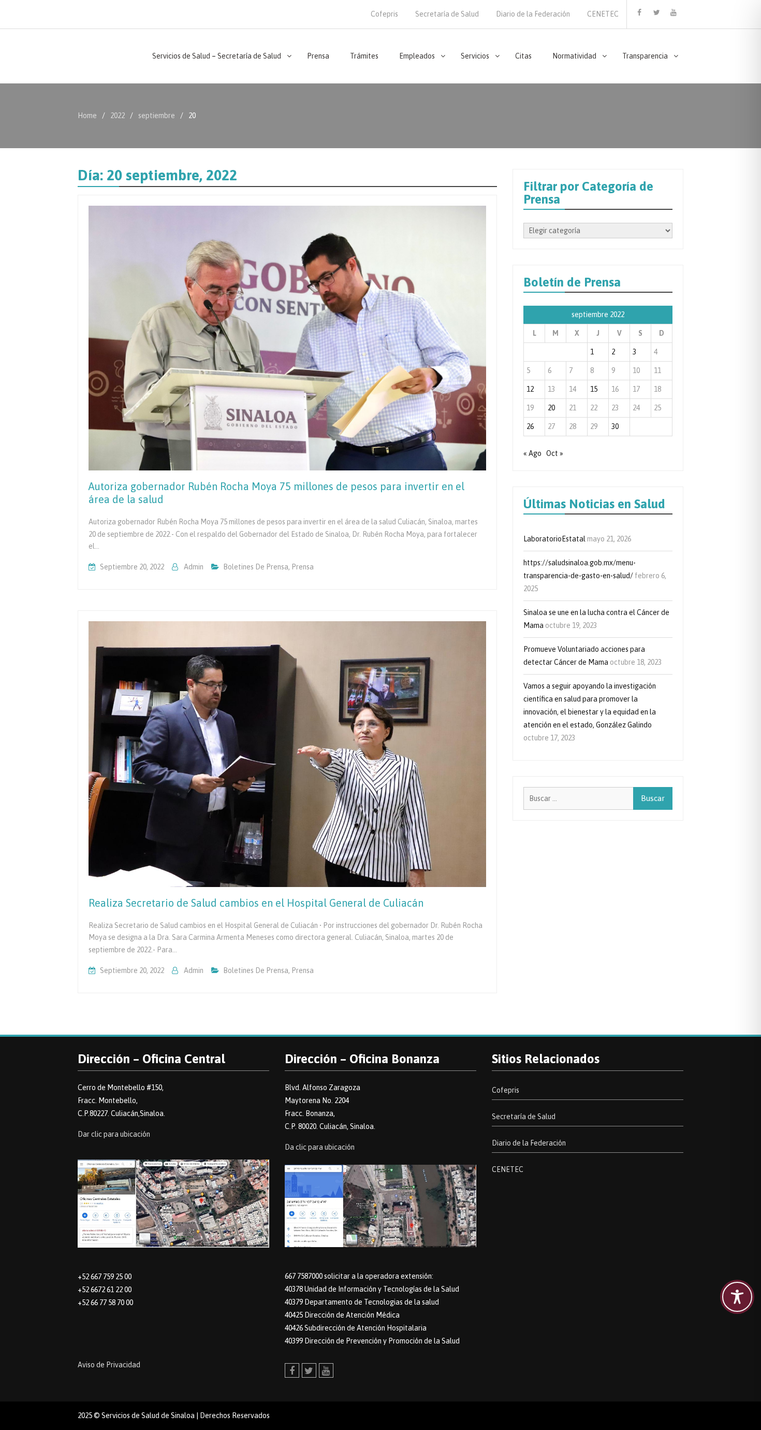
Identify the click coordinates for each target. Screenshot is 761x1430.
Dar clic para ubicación (114, 1134)
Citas (523, 56)
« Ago (532, 453)
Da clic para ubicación (320, 1147)
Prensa (318, 56)
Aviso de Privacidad (109, 1365)
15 (593, 389)
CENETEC (603, 14)
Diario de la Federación (533, 14)
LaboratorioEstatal (554, 539)
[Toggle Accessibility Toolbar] (737, 1297)
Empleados (417, 56)
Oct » (554, 453)
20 (551, 408)
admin (193, 567)
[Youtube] (673, 12)
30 (615, 426)
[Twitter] (656, 12)
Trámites (364, 56)
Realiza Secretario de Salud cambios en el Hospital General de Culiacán (256, 903)
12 (530, 389)
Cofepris (384, 14)
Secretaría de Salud (447, 14)
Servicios (475, 56)
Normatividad (574, 56)
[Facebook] (639, 12)
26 (530, 426)
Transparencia (645, 56)
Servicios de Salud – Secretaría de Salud (216, 56)
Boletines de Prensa (255, 567)
